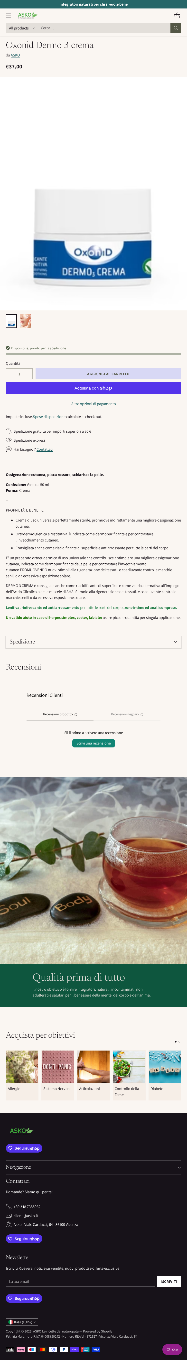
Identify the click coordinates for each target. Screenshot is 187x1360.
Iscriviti (169, 1281)
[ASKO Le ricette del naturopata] (27, 15)
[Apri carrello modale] (177, 16)
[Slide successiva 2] (179, 1042)
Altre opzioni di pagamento (93, 403)
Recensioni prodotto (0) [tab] (60, 714)
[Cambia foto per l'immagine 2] (25, 321)
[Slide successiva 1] (176, 1042)
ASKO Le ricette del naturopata (56, 1331)
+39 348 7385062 (27, 1206)
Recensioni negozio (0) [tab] (127, 714)
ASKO (15, 55)
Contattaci (45, 449)
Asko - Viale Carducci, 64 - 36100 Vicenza (46, 1224)
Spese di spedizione (49, 416)
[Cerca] (175, 28)
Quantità (13, 363)
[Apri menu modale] (8, 16)
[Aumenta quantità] (28, 374)
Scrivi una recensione (93, 743)
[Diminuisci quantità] (10, 374)
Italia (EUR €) (23, 1322)
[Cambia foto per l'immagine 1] (11, 321)
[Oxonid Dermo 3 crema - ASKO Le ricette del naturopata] (93, 193)
